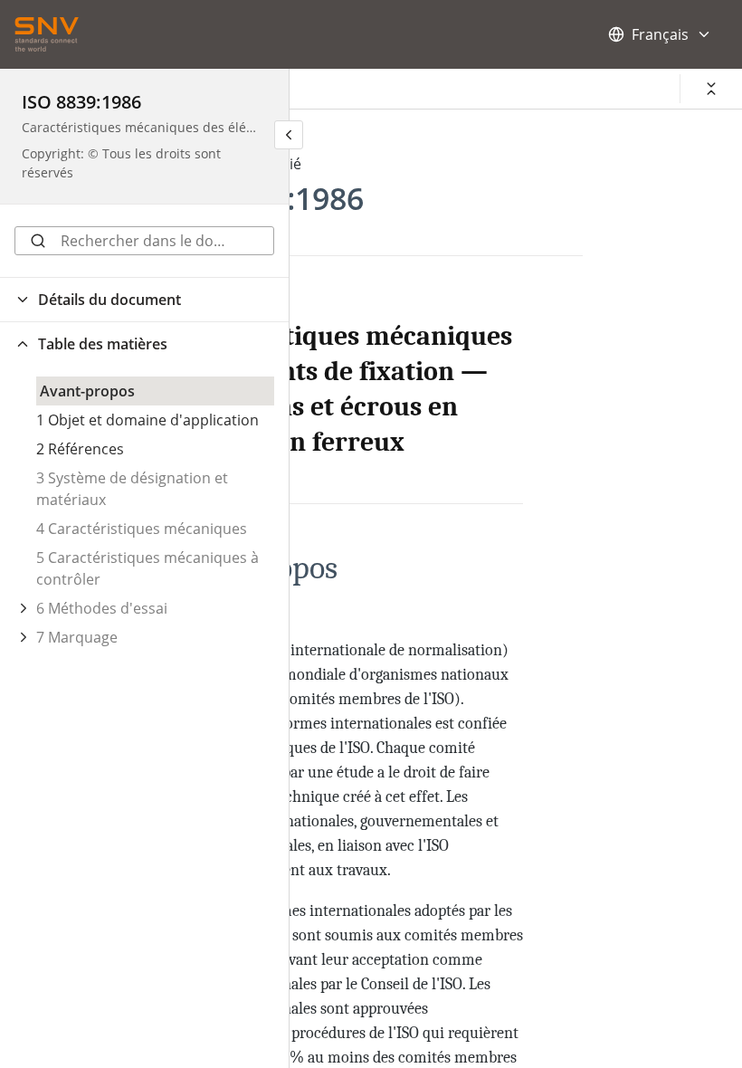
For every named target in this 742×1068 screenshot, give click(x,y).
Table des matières (102, 344)
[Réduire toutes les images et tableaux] (711, 89)
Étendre (23, 608)
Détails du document (109, 300)
